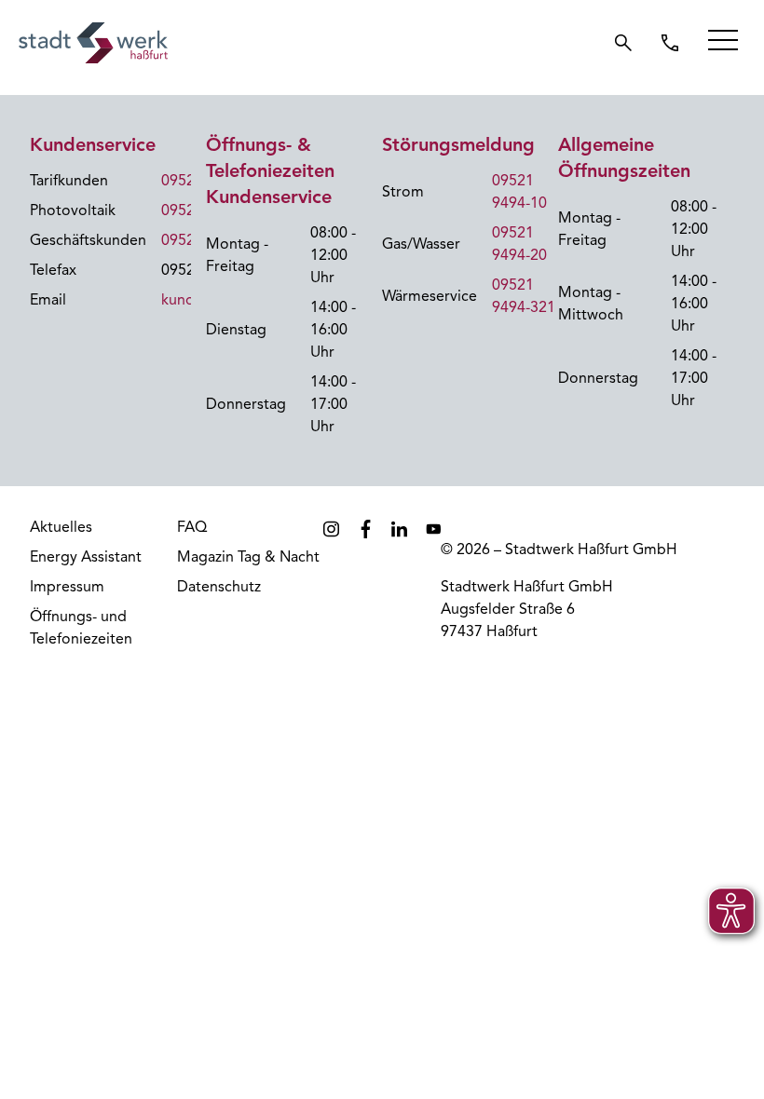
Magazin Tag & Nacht (248, 557)
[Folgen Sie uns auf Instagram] (331, 529)
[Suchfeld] (623, 42)
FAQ (192, 527)
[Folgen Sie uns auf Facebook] (366, 529)
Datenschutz (219, 586)
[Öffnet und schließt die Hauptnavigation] (723, 40)
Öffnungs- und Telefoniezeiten (81, 627)
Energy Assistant (86, 557)
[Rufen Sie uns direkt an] (670, 42)
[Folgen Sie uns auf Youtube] (434, 529)
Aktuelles (61, 527)
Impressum (67, 586)
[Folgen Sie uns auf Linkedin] (399, 529)
